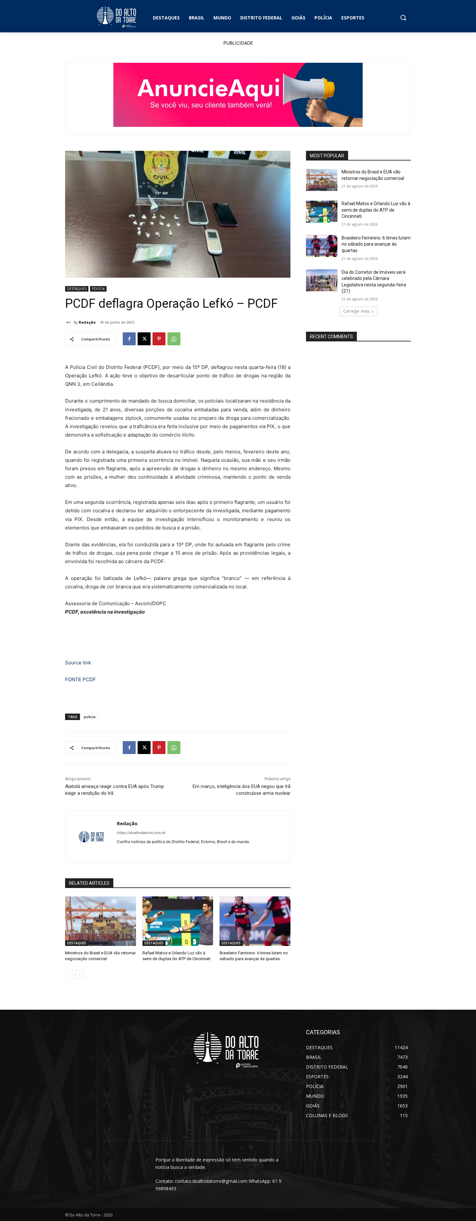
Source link (78, 663)
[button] (403, 17)
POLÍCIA (98, 288)
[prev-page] (69, 974)
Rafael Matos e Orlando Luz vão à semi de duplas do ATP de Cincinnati (376, 210)
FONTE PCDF (80, 679)
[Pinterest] (159, 338)
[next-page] (79, 974)
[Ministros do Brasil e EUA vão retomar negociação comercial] (100, 921)
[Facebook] (129, 338)
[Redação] (69, 322)
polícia (90, 716)
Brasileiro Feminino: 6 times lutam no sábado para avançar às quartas (376, 244)
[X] (144, 338)
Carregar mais (356, 311)
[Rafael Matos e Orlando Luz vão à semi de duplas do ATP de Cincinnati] (177, 921)
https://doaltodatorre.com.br (141, 832)
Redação (87, 322)
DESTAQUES (76, 288)
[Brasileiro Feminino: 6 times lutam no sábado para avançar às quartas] (255, 921)
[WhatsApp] (173, 338)
